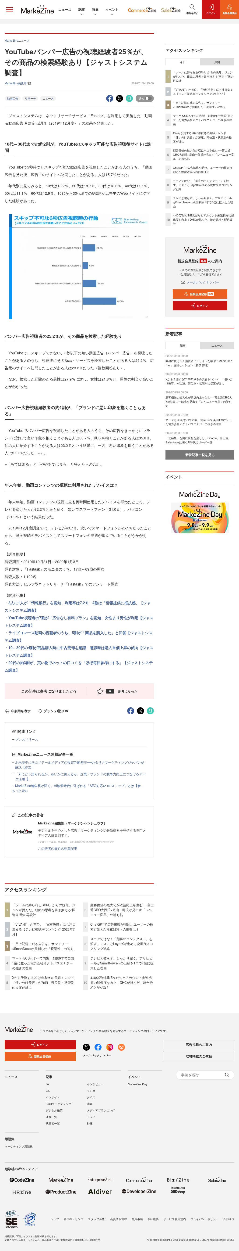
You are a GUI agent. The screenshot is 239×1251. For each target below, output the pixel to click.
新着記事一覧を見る (200, 454)
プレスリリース (26, 739)
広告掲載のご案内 (199, 1044)
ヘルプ (55, 1219)
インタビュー (95, 1084)
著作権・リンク (73, 1219)
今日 (183, 62)
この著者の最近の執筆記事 (57, 848)
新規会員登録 (201, 294)
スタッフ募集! (96, 1219)
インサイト (53, 1097)
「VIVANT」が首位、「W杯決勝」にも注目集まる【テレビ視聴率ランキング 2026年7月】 (44, 929)
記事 (81, 9)
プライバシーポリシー (204, 1219)
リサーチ (30, 98)
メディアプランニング (101, 1110)
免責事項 (137, 1219)
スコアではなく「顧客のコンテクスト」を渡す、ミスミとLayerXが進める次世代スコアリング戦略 (121, 943)
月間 (217, 62)
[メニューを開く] (9, 9)
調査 (89, 1104)
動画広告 (12, 98)
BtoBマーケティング (58, 1104)
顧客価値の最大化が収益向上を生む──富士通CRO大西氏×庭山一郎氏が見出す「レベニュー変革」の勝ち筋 (122, 909)
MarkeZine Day (137, 1084)
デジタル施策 (54, 1110)
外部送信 (228, 1219)
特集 (95, 9)
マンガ (91, 1091)
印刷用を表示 (21, 710)
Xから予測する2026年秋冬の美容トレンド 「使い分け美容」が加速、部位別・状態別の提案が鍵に (44, 982)
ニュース (64, 9)
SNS (90, 1123)
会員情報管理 (118, 1219)
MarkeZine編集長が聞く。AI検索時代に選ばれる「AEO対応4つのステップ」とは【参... (79, 785)
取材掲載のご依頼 (199, 1056)
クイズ (91, 1097)
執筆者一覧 (53, 1123)
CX (48, 1091)
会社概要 (153, 1219)
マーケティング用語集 (19, 1146)
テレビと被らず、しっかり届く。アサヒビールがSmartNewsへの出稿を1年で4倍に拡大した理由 (122, 963)
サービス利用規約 (174, 1219)
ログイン (202, 306)
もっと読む (20, 790)
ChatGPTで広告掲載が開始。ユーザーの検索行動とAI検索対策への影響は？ (121, 926)
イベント (112, 9)
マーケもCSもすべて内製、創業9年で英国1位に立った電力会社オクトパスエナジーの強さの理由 (43, 963)
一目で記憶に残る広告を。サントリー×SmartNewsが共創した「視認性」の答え (43, 946)
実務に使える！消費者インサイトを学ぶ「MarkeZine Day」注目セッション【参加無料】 (198, 363)
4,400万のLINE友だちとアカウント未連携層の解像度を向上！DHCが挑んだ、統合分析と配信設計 (121, 982)
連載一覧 (51, 1117)
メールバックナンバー (202, 282)
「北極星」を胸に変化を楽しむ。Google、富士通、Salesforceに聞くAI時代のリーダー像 (198, 440)
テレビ (91, 1117)
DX (47, 1084)
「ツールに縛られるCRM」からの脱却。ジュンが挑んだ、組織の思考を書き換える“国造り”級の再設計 (43, 909)
